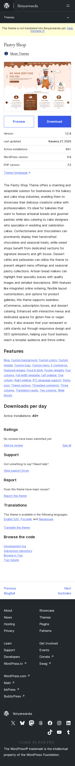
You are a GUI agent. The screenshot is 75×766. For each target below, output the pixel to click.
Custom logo (22, 365)
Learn (8, 643)
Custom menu (40, 365)
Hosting (9, 624)
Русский (26, 519)
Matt (9, 683)
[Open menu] (69, 5)
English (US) (11, 519)
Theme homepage (16, 172)
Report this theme (15, 495)
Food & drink (35, 370)
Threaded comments (45, 385)
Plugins (44, 624)
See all (66, 445)
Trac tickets (11, 560)
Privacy (9, 631)
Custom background (24, 360)
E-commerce (59, 365)
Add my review (13, 445)
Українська (46, 519)
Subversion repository (18, 550)
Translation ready (27, 390)
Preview (19, 121)
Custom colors (48, 360)
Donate (46, 657)
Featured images (14, 370)
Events (44, 650)
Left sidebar (49, 375)
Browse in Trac (13, 555)
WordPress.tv (15, 663)
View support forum (16, 470)
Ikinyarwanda (22, 714)
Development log (15, 546)
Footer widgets (54, 370)
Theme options (21, 385)
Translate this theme (17, 527)
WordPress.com (17, 676)
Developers (12, 657)
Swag (45, 663)
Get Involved (48, 643)
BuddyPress (14, 696)
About (8, 610)
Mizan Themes (19, 53)
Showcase (46, 610)
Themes (9, 17)
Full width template (28, 375)
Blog (7, 360)
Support (9, 650)
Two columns (48, 390)
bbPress (11, 689)
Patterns (45, 631)
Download (54, 121)
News (8, 617)
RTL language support (47, 380)
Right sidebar (22, 380)
